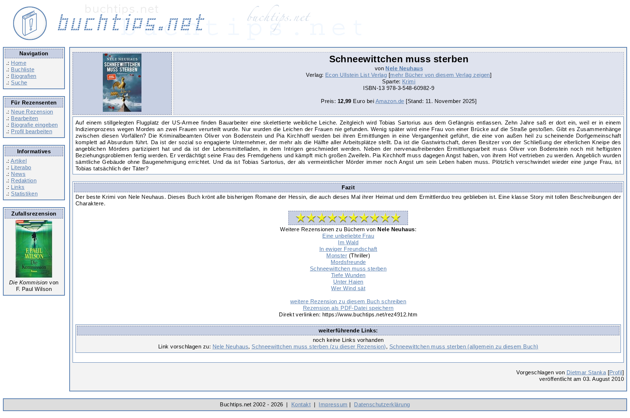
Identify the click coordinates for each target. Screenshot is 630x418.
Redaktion (23, 180)
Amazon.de (390, 101)
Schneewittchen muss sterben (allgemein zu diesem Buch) (463, 346)
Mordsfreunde (348, 262)
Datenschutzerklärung (382, 404)
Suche (19, 82)
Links (17, 187)
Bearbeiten (24, 118)
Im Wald (348, 242)
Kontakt (301, 404)
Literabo (21, 167)
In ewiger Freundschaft (348, 249)
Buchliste (22, 69)
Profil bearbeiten (31, 131)
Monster (336, 255)
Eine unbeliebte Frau (348, 236)
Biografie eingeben (34, 125)
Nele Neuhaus (404, 68)
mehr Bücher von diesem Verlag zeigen (440, 75)
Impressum (333, 404)
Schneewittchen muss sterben (348, 268)
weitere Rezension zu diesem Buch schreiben (348, 301)
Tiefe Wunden (348, 275)
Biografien (23, 76)
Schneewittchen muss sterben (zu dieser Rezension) (319, 346)
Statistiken (24, 193)
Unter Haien (348, 282)
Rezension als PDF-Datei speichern (348, 308)
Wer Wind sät (348, 288)
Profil (615, 372)
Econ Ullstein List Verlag (356, 75)
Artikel (19, 161)
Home (18, 63)
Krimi (408, 81)
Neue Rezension (32, 112)
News (18, 174)
